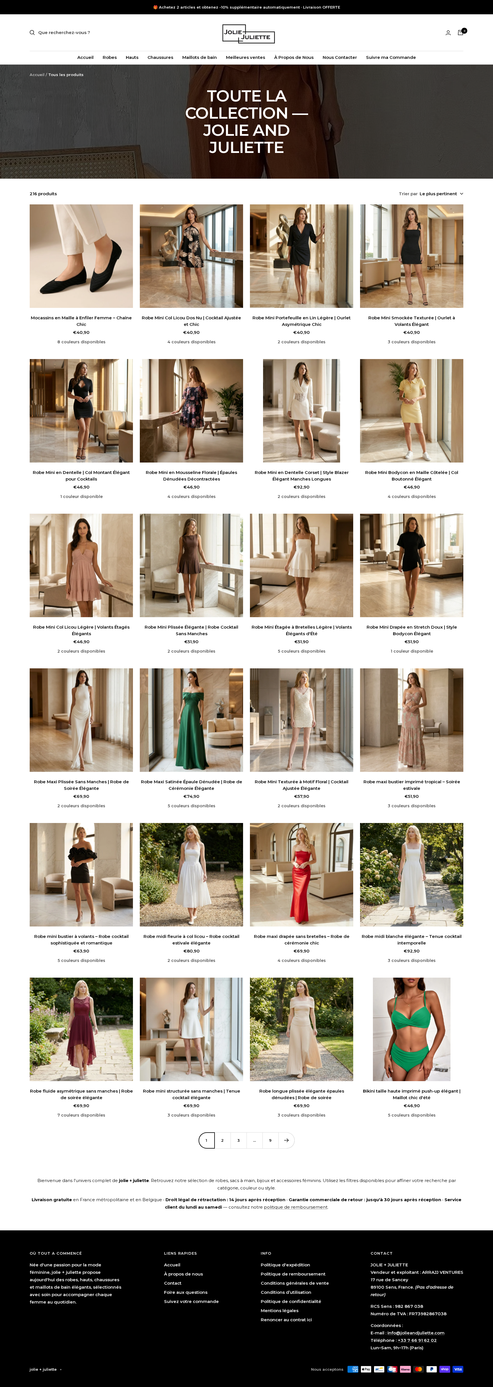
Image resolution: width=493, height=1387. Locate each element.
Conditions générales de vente (295, 1283)
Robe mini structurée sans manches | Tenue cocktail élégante (191, 1094)
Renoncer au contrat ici (286, 1319)
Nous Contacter (340, 57)
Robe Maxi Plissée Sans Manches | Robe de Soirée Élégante (81, 785)
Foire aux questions (185, 1292)
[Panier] (460, 32)
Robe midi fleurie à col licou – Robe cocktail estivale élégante (191, 940)
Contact (172, 1283)
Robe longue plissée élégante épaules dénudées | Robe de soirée (301, 1094)
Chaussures (160, 57)
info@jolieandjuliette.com (415, 1333)
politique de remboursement (296, 1207)
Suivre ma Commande (391, 57)
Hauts (132, 57)
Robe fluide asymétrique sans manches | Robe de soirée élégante (81, 1094)
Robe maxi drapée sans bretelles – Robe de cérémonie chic (301, 940)
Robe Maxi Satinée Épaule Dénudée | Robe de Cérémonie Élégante (191, 785)
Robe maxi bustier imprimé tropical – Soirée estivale (411, 785)
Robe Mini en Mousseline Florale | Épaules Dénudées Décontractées (191, 476)
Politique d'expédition (285, 1265)
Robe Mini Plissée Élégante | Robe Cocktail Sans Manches (191, 630)
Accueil (85, 57)
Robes (110, 57)
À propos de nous (183, 1274)
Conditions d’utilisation (286, 1292)
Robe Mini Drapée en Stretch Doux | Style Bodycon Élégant (412, 630)
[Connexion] (448, 32)
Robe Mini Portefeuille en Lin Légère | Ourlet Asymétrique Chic (301, 321)
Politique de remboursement (293, 1274)
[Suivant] (286, 1140)
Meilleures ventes (245, 57)
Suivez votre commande (191, 1301)
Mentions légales (279, 1310)
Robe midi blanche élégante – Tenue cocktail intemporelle (412, 940)
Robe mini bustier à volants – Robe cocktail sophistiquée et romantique (81, 940)
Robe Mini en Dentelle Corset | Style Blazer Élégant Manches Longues (302, 476)
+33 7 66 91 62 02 (417, 1340)
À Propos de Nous (294, 57)
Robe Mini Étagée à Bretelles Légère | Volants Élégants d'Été (302, 630)
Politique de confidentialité (291, 1301)
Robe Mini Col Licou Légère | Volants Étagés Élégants (81, 630)
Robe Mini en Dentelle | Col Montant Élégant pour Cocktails (81, 476)
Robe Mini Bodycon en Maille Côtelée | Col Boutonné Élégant (411, 476)
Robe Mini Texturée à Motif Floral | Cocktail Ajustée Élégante (301, 785)
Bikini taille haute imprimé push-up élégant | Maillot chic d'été (411, 1094)
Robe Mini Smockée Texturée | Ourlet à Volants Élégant (411, 321)
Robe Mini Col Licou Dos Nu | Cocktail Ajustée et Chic (191, 321)
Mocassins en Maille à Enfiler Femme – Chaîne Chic (81, 321)
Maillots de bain (199, 57)
